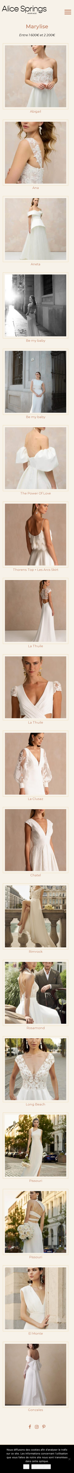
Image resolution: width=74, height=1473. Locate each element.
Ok (26, 1466)
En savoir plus (41, 1466)
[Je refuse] (69, 1459)
